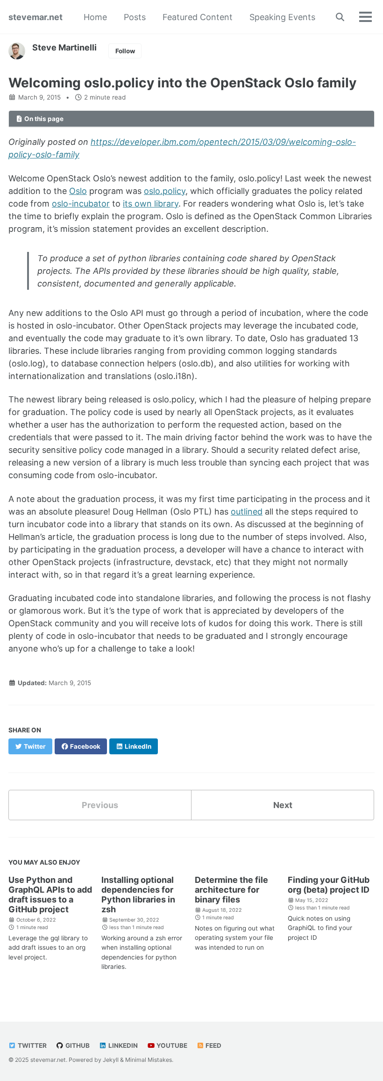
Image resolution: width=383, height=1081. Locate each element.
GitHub (77, 1045)
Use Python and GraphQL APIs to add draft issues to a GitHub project (50, 894)
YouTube (171, 1045)
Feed (212, 1045)
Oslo (78, 191)
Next (282, 805)
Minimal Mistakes (148, 1059)
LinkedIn (122, 1045)
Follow (125, 51)
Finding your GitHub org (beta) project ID (328, 885)
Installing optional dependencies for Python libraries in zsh (138, 894)
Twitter (31, 1045)
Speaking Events (282, 17)
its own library (150, 203)
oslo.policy (164, 191)
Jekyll (111, 1059)
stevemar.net (35, 17)
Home (95, 17)
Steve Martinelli (64, 47)
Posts (135, 17)
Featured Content (198, 17)
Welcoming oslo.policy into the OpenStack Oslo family (182, 83)
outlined (246, 511)
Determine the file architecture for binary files (231, 889)
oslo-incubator (81, 203)
